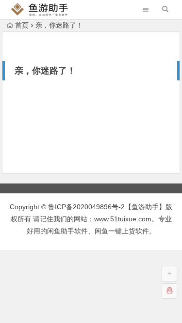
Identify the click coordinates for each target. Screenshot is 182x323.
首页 (22, 25)
